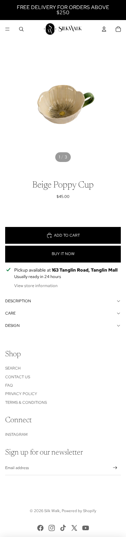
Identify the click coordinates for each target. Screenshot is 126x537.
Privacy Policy (21, 393)
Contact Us (17, 377)
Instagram (16, 434)
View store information (36, 285)
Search (13, 368)
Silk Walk (52, 510)
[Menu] (7, 29)
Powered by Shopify (79, 510)
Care (10, 313)
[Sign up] (115, 468)
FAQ (9, 385)
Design (12, 325)
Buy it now (63, 253)
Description (18, 301)
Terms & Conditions (26, 402)
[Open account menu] (104, 29)
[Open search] (21, 29)
